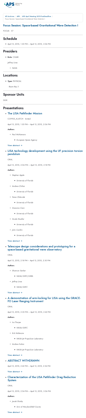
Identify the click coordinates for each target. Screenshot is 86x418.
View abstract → (15, 145)
